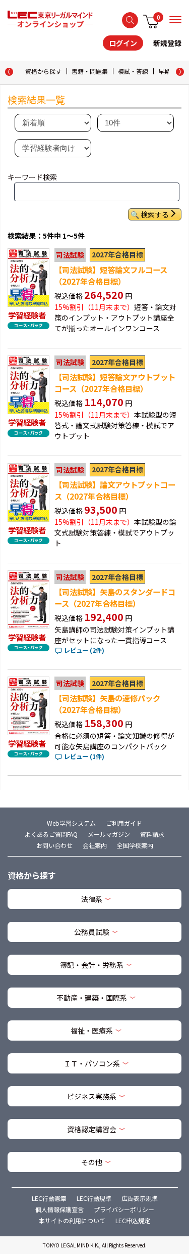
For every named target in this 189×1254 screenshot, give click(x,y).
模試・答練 (133, 71)
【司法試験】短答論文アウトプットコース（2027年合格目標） (114, 382)
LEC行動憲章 (49, 1198)
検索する (130, 20)
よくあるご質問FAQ (51, 834)
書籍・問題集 (90, 71)
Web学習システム (71, 823)
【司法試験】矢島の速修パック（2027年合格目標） (107, 703)
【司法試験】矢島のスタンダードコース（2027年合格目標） (114, 597)
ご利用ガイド (124, 823)
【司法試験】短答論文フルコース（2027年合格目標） (110, 275)
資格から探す (43, 71)
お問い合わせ (54, 845)
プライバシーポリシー (124, 1209)
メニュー (175, 19)
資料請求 (152, 834)
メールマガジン (109, 834)
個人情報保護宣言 (59, 1209)
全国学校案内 (135, 845)
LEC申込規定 (132, 1220)
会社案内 (95, 845)
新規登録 (167, 43)
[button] (180, 72)
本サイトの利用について (72, 1220)
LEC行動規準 (94, 1198)
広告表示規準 (139, 1198)
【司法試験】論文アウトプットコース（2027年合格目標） (114, 490)
